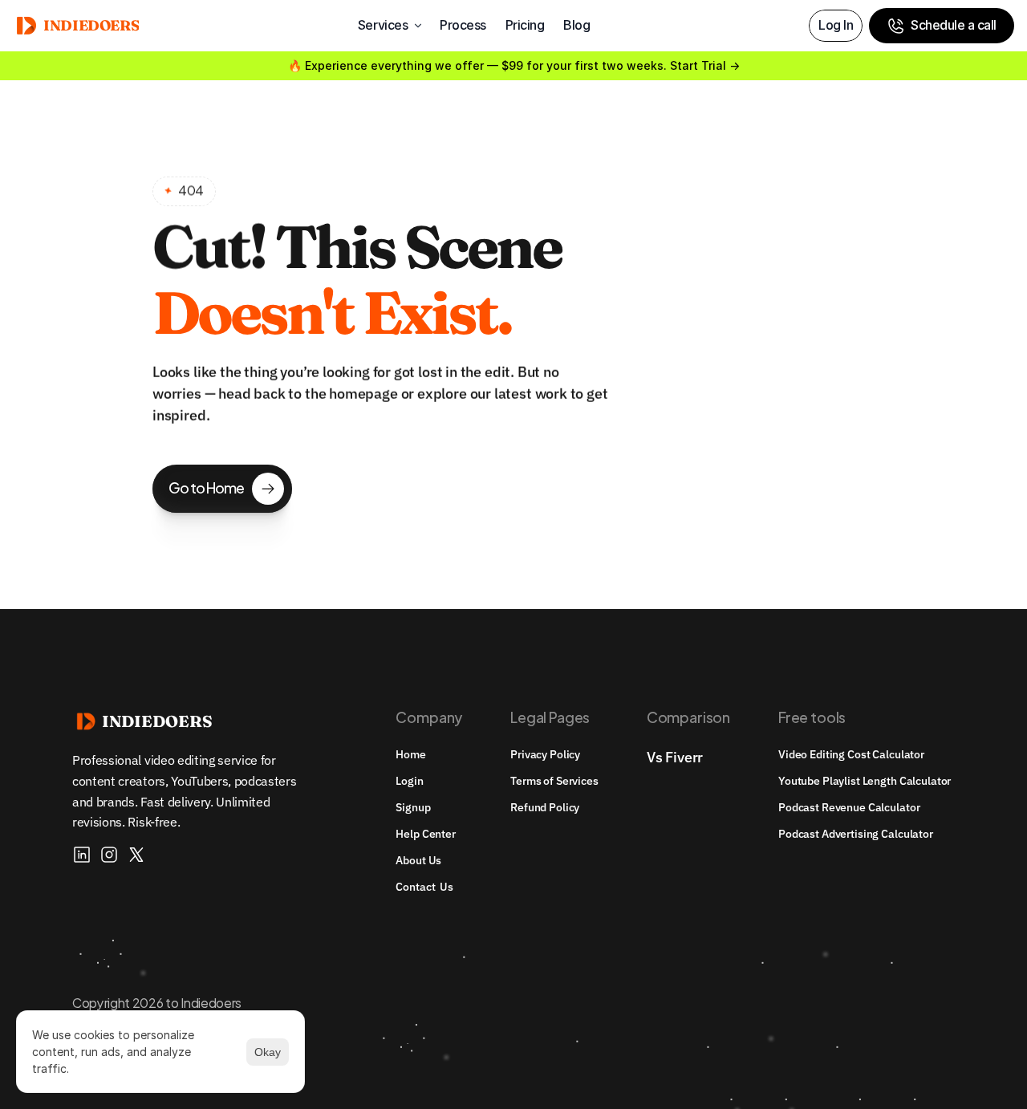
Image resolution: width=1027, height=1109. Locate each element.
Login (409, 781)
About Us (418, 860)
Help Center (425, 834)
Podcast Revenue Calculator (848, 807)
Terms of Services (554, 781)
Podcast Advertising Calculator (855, 834)
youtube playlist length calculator (864, 781)
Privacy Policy (545, 754)
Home (410, 754)
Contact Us (424, 886)
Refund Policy (544, 807)
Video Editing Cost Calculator (851, 754)
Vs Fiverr (675, 757)
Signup (413, 807)
